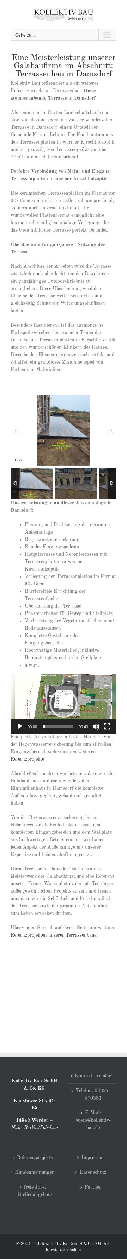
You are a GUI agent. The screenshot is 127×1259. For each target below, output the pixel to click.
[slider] (58, 726)
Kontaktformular (93, 1076)
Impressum (93, 1157)
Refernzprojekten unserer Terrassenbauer (54, 935)
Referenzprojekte (35, 1157)
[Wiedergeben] (19, 726)
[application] (63, 704)
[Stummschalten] (95, 726)
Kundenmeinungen (35, 1172)
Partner (93, 1187)
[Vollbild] (107, 726)
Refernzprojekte (27, 759)
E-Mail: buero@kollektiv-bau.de (93, 1120)
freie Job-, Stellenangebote (35, 1191)
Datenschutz (93, 1172)
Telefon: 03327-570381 (93, 1094)
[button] (63, 704)
